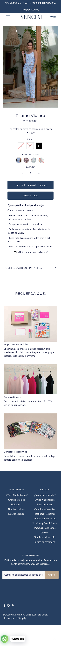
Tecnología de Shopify (15, 618)
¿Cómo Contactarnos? (16, 495)
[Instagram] (8, 606)
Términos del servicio (44, 537)
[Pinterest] (12, 606)
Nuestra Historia (16, 509)
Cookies (44, 532)
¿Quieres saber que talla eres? (32, 252)
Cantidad (30, 167)
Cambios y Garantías (44, 509)
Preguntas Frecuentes (44, 514)
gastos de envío (20, 129)
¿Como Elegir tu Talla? (44, 495)
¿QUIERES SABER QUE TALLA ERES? (23, 268)
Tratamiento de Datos (44, 528)
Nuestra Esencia (16, 514)
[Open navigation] (8, 17)
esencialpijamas (39, 614)
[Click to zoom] (52, 31)
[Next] (16, 31)
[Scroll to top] (54, 639)
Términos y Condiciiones (45, 523)
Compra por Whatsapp (44, 518)
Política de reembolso (44, 542)
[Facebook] (4, 606)
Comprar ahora (30, 195)
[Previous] (8, 31)
